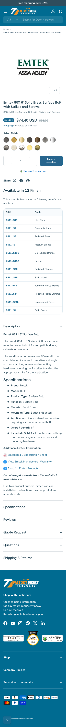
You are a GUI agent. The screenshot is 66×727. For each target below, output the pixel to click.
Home (6, 29)
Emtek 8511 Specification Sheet (27, 455)
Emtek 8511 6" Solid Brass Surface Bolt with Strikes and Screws (32, 32)
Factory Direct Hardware (22, 718)
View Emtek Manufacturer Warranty (30, 462)
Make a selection (51, 161)
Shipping (8, 125)
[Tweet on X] (14, 180)
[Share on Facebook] (21, 180)
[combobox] (33, 19)
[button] (60, 11)
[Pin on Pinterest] (28, 180)
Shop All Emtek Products (23, 468)
